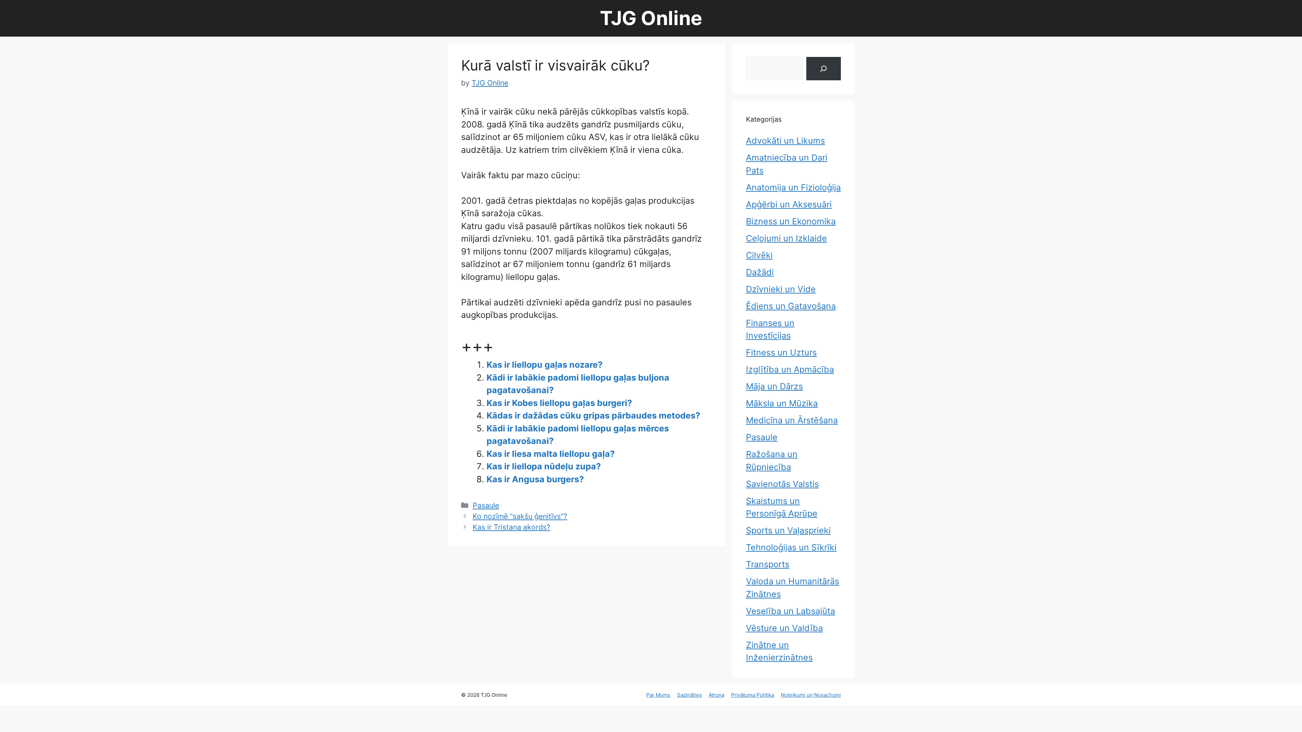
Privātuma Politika (752, 695)
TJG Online (651, 18)
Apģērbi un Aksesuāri (789, 204)
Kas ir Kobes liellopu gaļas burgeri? (559, 403)
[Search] (823, 68)
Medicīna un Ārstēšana (792, 420)
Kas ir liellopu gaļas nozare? (545, 365)
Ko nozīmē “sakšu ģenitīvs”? (520, 516)
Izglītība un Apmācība (790, 369)
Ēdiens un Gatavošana (791, 306)
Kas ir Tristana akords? (511, 527)
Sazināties (689, 695)
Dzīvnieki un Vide (781, 289)
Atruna (716, 695)
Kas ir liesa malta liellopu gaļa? (551, 454)
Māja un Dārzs (774, 386)
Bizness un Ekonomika (791, 221)
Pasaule (486, 505)
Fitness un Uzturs (781, 352)
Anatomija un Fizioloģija (793, 187)
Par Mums (658, 695)
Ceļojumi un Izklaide (786, 238)
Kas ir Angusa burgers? (535, 479)
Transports (767, 564)
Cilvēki (759, 255)
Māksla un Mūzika (782, 403)
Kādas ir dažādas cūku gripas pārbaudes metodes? (593, 415)
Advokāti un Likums (785, 141)
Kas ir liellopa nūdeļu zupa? (544, 466)
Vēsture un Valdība (784, 628)
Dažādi (760, 272)
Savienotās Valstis (782, 484)
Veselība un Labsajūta (790, 611)
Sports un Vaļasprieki (788, 530)
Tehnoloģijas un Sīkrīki (791, 547)
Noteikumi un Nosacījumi (811, 695)
